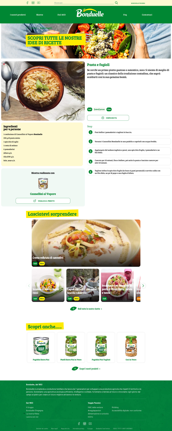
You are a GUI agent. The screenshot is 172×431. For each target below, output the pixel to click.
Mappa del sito (65, 428)
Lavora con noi (32, 416)
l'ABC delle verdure (95, 407)
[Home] (27, 28)
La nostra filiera (32, 413)
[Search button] (116, 3)
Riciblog (115, 407)
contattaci (147, 14)
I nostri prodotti (18, 14)
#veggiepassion (94, 410)
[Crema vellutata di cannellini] (86, 266)
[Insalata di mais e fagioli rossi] (48, 301)
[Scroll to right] (143, 286)
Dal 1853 (62, 14)
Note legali (54, 428)
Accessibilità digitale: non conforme (126, 410)
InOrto (90, 416)
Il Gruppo (30, 407)
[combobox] (84, 3)
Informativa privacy (78, 428)
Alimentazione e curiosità (98, 413)
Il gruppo (90, 428)
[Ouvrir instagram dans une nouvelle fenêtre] (33, 3)
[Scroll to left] (29, 286)
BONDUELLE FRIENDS (138, 3)
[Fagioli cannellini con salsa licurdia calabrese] (82, 301)
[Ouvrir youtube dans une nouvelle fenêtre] (38, 3)
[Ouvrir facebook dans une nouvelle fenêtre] (27, 3)
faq (125, 14)
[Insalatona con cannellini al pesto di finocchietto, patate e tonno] (117, 301)
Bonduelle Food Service (103, 428)
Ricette (39, 14)
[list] (86, 286)
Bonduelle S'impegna (34, 410)
